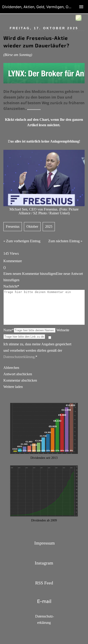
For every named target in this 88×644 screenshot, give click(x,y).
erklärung (44, 623)
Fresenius (12, 226)
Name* (8, 330)
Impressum (44, 542)
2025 (48, 226)
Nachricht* (11, 286)
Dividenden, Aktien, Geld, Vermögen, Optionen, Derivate (45, 7)
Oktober (32, 226)
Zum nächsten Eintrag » (65, 241)
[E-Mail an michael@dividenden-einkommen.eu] (44, 606)
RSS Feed (44, 582)
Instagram (44, 562)
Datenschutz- (44, 616)
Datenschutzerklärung (19, 357)
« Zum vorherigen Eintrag (21, 241)
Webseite (62, 330)
